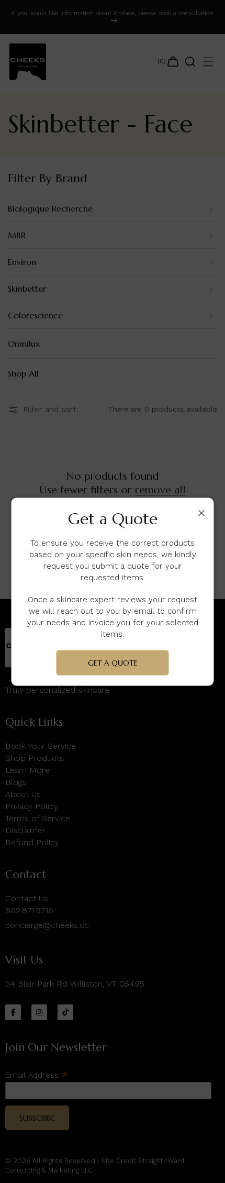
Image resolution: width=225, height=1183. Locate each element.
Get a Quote (113, 662)
